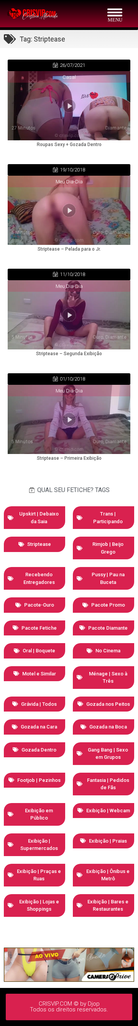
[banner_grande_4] (69, 979)
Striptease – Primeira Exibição (69, 458)
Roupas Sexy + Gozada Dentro (69, 144)
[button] (69, 65)
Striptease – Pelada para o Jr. (69, 249)
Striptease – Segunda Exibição (69, 353)
